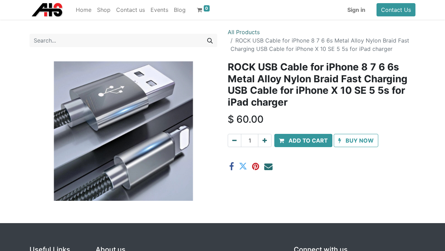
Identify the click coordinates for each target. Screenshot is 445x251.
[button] (303, 140)
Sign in (356, 9)
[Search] (210, 40)
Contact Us (396, 9)
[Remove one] (234, 140)
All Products (244, 32)
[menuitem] (83, 10)
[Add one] (265, 140)
